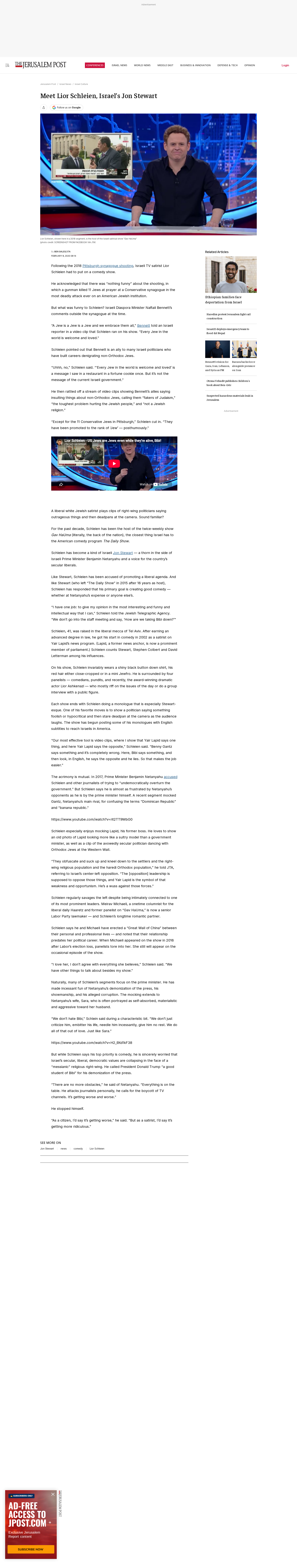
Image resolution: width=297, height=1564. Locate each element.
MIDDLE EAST (165, 65)
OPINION (249, 65)
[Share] (43, 107)
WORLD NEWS (142, 65)
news (64, 1148)
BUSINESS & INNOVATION (195, 65)
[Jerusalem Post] (38, 65)
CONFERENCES (94, 65)
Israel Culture (81, 84)
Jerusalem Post (48, 84)
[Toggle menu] (7, 65)
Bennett (143, 325)
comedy (78, 1148)
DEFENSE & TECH (227, 65)
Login (285, 65)
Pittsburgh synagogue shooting (107, 266)
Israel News (65, 84)
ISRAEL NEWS (119, 65)
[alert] (31, 1524)
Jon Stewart (123, 553)
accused (170, 777)
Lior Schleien (97, 1148)
